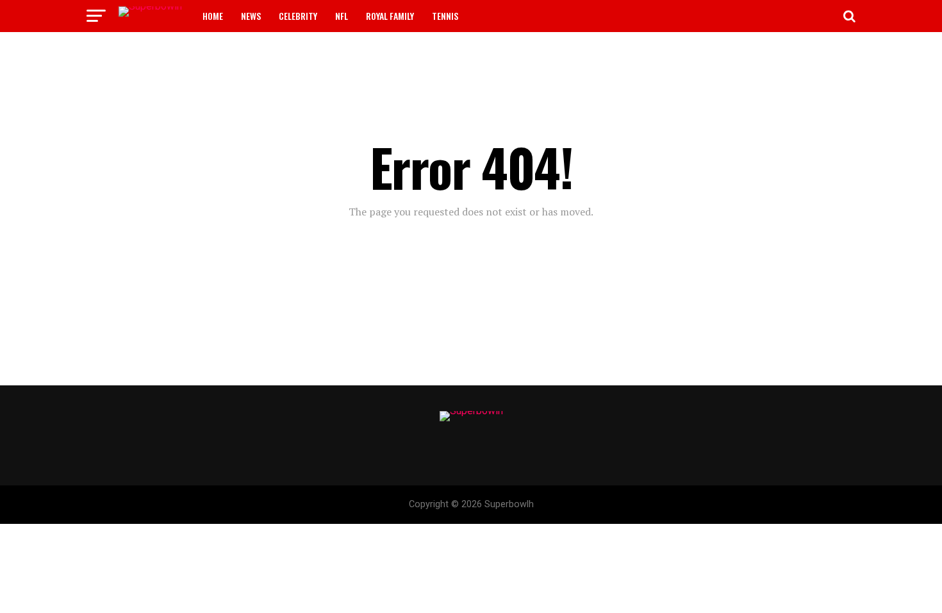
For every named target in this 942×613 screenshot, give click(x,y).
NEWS (251, 15)
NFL (341, 15)
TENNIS (445, 15)
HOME (212, 15)
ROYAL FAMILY (390, 15)
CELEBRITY (298, 15)
